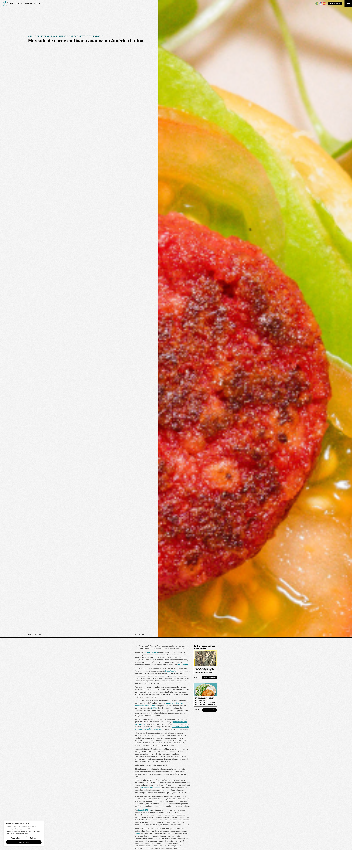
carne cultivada (152, 652)
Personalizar (15, 838)
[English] (320, 3)
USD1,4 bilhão (182, 664)
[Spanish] (324, 3)
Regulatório (95, 36)
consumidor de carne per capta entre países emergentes (162, 728)
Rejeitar (33, 838)
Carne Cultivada (39, 36)
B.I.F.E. (154, 708)
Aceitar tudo (24, 842)
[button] (132, 634)
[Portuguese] (316, 3)
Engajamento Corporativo (68, 36)
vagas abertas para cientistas (150, 787)
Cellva (137, 833)
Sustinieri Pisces (144, 810)
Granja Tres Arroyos (172, 671)
